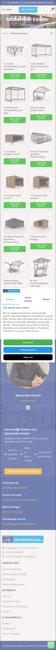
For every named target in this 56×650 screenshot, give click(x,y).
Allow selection (28, 350)
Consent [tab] (10, 299)
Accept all (28, 342)
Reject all (28, 357)
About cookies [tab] (28, 299)
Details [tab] (46, 299)
